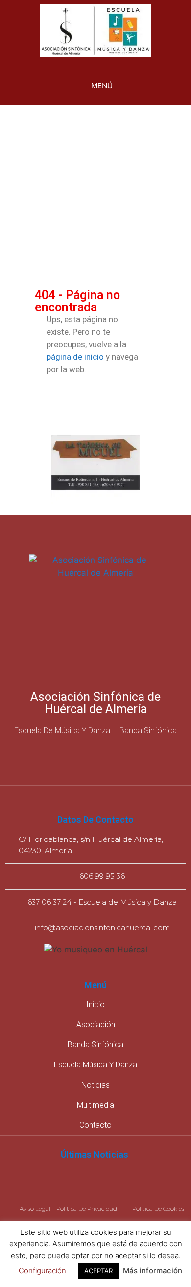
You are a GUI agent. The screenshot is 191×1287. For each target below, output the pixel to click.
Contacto (95, 1125)
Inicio (95, 1004)
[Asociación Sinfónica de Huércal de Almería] (95, 32)
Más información (152, 1270)
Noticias (95, 1085)
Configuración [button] (42, 1270)
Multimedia (95, 1105)
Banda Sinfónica (95, 1044)
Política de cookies (158, 1208)
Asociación (95, 1024)
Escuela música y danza (95, 1064)
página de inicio (75, 357)
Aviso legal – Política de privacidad (68, 1208)
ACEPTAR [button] (98, 1271)
